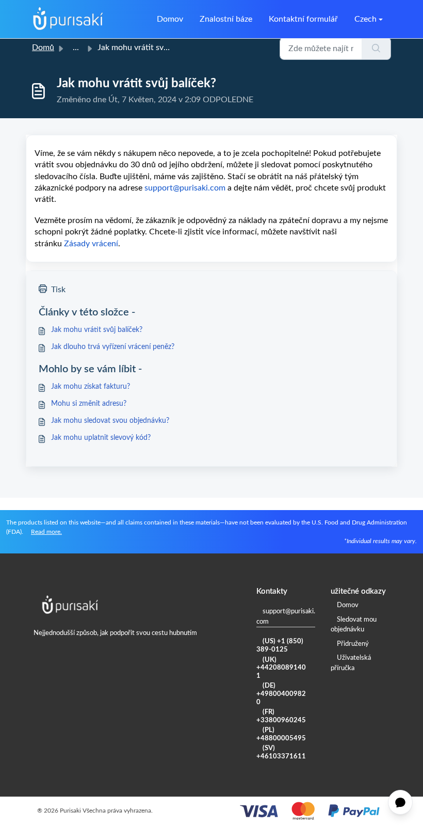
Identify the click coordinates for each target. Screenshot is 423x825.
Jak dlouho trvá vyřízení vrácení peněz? (112, 347)
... (76, 47)
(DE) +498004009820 (281, 694)
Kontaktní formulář (303, 19)
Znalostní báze (226, 19)
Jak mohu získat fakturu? (90, 386)
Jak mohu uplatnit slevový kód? (101, 437)
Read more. (46, 532)
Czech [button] (365, 19)
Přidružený (353, 644)
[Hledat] (376, 48)
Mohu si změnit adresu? (88, 403)
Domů (43, 47)
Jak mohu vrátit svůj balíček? (96, 330)
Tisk (58, 289)
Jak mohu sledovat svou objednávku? (110, 420)
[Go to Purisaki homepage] (68, 19)
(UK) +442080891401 (281, 668)
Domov (170, 19)
